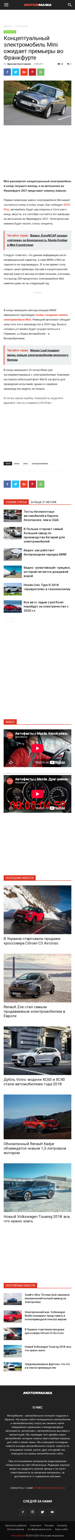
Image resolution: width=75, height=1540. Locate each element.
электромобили (40, 463)
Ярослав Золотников (19, 63)
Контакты (62, 1525)
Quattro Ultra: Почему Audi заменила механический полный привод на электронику (47, 1298)
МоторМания (18, 1535)
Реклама (49, 1525)
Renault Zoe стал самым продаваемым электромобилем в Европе (34, 1011)
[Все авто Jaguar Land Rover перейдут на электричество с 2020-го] (13, 606)
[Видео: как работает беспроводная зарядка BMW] (13, 554)
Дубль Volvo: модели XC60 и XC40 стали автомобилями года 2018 (34, 1081)
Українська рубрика (16, 1525)
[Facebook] (22, 1512)
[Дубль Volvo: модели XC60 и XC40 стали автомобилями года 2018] (37, 1050)
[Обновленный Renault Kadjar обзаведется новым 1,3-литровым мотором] (37, 1117)
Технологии (21, 26)
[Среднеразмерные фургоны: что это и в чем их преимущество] (13, 1366)
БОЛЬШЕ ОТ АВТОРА (43, 502)
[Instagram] (32, 1512)
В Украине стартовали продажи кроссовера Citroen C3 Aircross (32, 940)
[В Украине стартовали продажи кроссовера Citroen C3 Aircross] (37, 909)
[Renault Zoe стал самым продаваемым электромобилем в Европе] (37, 978)
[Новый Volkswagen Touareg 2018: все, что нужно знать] (37, 1187)
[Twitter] (42, 1512)
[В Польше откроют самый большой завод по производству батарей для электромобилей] (13, 533)
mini (25, 463)
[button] (70, 5)
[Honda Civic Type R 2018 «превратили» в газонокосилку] (13, 589)
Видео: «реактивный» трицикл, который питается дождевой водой (47, 572)
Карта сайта (61, 1529)
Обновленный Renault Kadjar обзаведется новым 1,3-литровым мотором (35, 1148)
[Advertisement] (37, 16)
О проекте (35, 1525)
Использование (15, 1529)
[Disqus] (37, 673)
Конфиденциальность (40, 1529)
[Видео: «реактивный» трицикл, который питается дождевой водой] (13, 572)
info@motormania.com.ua (49, 1487)
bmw (16, 463)
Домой (7, 26)
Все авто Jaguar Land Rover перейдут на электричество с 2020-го (46, 606)
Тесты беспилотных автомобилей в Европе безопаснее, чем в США (41, 516)
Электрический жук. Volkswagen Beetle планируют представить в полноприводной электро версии (45, 1316)
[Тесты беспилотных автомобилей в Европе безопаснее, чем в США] (13, 516)
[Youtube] (52, 1512)
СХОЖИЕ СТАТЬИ (16, 502)
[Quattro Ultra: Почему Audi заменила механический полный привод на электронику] (13, 1299)
